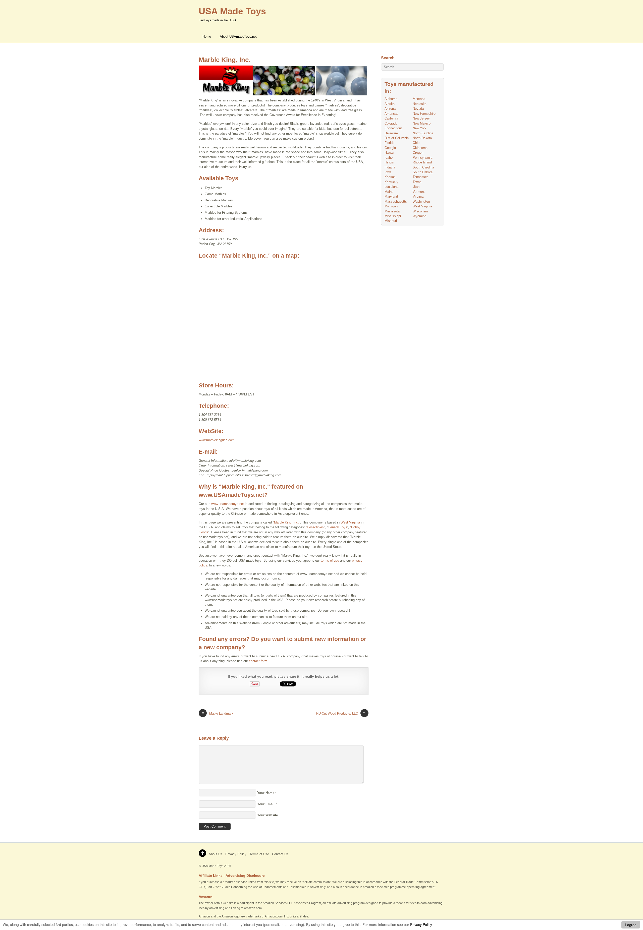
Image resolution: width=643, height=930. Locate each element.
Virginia (418, 196)
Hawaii (389, 152)
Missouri (391, 221)
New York (419, 128)
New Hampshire (424, 113)
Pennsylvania (422, 157)
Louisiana (391, 187)
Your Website (267, 815)
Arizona (390, 108)
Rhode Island (422, 162)
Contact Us (280, 854)
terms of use (330, 560)
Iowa (388, 172)
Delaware (391, 133)
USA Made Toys (212, 865)
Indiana (390, 167)
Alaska (390, 104)
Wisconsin (420, 211)
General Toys (337, 527)
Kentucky (391, 182)
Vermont (419, 192)
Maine (389, 192)
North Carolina (423, 133)
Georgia (390, 148)
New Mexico (422, 123)
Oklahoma (420, 148)
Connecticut (393, 128)
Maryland (391, 196)
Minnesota (392, 211)
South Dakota (423, 172)
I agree (630, 924)
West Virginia (350, 522)
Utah (416, 187)
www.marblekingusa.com (217, 440)
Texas (417, 182)
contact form (258, 661)
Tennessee (420, 177)
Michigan (391, 206)
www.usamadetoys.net (227, 504)
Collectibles (315, 527)
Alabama (391, 99)
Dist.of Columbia (397, 138)
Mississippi (393, 216)
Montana (419, 99)
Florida (389, 143)
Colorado (391, 123)
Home (206, 36)
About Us (215, 854)
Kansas (390, 177)
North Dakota (422, 138)
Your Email (266, 804)
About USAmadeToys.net (238, 36)
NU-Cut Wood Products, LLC (341, 713)
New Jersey (421, 118)
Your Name (265, 793)
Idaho (389, 157)
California (391, 118)
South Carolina (423, 167)
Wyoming (419, 216)
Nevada (418, 108)
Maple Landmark (217, 713)
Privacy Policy (421, 924)
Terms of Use (259, 854)
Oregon (418, 152)
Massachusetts (396, 201)
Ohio (416, 143)
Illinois (389, 162)
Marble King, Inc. (224, 60)
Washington (421, 201)
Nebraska (419, 104)
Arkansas (391, 113)
